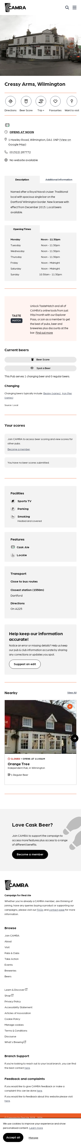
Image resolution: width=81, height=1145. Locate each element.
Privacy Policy (13, 1001)
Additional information (58, 179)
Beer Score (43, 359)
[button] (74, 738)
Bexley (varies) (52, 393)
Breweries (10, 970)
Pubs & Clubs (12, 952)
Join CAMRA (12, 935)
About (8, 941)
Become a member (19, 449)
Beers (8, 976)
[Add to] (70, 706)
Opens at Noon (22, 132)
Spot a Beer (43, 367)
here (27, 1067)
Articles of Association (18, 1012)
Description (22, 179)
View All (71, 692)
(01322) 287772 (20, 152)
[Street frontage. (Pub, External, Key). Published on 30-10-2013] (40, 742)
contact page (57, 909)
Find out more (44, 332)
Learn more (36, 1127)
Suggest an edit (25, 664)
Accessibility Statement (18, 1007)
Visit (7, 947)
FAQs (40, 909)
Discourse (10, 1036)
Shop (8, 995)
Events (9, 964)
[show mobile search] (67, 7)
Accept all (13, 1137)
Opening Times (22, 228)
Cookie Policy (12, 1018)
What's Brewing (14, 1041)
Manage (33, 1137)
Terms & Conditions (16, 1030)
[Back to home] (15, 7)
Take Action (12, 958)
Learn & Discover (15, 989)
